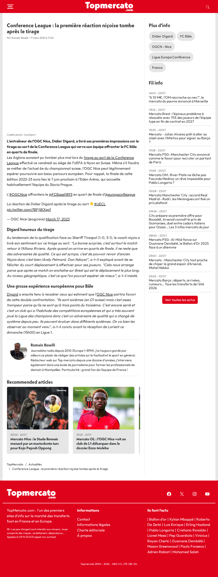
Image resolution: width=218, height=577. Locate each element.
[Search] (207, 6)
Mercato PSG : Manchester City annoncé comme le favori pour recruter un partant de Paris (180, 158)
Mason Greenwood (163, 546)
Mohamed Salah (185, 551)
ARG (114, 564)
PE (125, 564)
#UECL (100, 204)
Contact (83, 519)
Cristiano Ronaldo (191, 530)
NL (136, 564)
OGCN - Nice (162, 46)
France (157, 67)
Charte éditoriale (91, 530)
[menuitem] (207, 6)
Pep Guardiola (180, 535)
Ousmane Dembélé (187, 540)
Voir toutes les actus (180, 300)
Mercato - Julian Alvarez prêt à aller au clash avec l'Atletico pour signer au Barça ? (179, 138)
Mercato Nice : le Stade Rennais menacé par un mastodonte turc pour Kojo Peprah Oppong (34, 443)
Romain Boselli (43, 345)
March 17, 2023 (58, 219)
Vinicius (201, 535)
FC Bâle (186, 36)
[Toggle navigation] (10, 6)
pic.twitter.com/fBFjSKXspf (29, 209)
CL (120, 564)
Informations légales (93, 524)
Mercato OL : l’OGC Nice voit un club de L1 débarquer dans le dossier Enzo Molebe (101, 443)
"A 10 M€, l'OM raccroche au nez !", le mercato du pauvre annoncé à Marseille (178, 99)
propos (86, 535)
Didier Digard (162, 36)
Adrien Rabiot (158, 551)
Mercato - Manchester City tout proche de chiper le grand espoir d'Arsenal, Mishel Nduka (178, 264)
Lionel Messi (156, 535)
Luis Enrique (173, 524)
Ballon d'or (158, 519)
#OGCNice (18, 194)
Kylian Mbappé (181, 519)
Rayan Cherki (158, 540)
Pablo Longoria (161, 530)
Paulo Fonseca (192, 546)
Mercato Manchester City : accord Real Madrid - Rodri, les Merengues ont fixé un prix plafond (179, 199)
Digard (12, 294)
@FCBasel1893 (60, 194)
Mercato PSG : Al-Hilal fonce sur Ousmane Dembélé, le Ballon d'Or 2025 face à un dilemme (179, 243)
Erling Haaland (198, 524)
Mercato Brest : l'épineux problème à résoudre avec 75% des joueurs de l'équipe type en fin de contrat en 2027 (180, 117)
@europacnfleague (120, 194)
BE (130, 564)
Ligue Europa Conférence (171, 57)
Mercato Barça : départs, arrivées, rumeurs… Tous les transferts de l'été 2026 (176, 284)
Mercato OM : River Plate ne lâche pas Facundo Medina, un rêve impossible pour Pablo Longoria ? (180, 178)
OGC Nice (105, 294)
